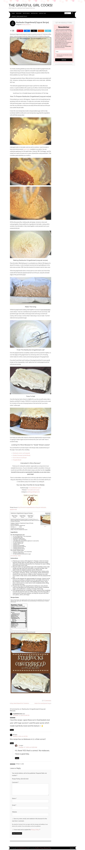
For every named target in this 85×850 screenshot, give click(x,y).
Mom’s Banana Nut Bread (19, 457)
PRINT (45, 526)
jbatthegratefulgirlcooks (33, 492)
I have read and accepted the (27, 829)
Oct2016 (12, 24)
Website (14, 812)
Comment (15, 782)
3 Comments (47, 700)
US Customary (14, 555)
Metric (19, 555)
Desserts (28, 24)
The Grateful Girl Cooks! (30, 5)
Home (13, 13)
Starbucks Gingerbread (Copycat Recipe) (32, 22)
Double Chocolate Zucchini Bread (21, 455)
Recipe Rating (16, 779)
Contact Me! (42, 13)
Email (14, 805)
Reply (11, 730)
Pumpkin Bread (17, 460)
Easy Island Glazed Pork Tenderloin (20, 703)
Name (14, 798)
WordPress (37, 848)
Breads (24, 24)
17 (13, 22)
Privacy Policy (35, 829)
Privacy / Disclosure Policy (19, 16)
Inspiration (34, 13)
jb (19, 745)
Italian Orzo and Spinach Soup (42, 703)
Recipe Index (26, 13)
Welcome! (18, 13)
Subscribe (64, 59)
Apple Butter (26, 149)
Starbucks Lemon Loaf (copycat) (21, 453)
